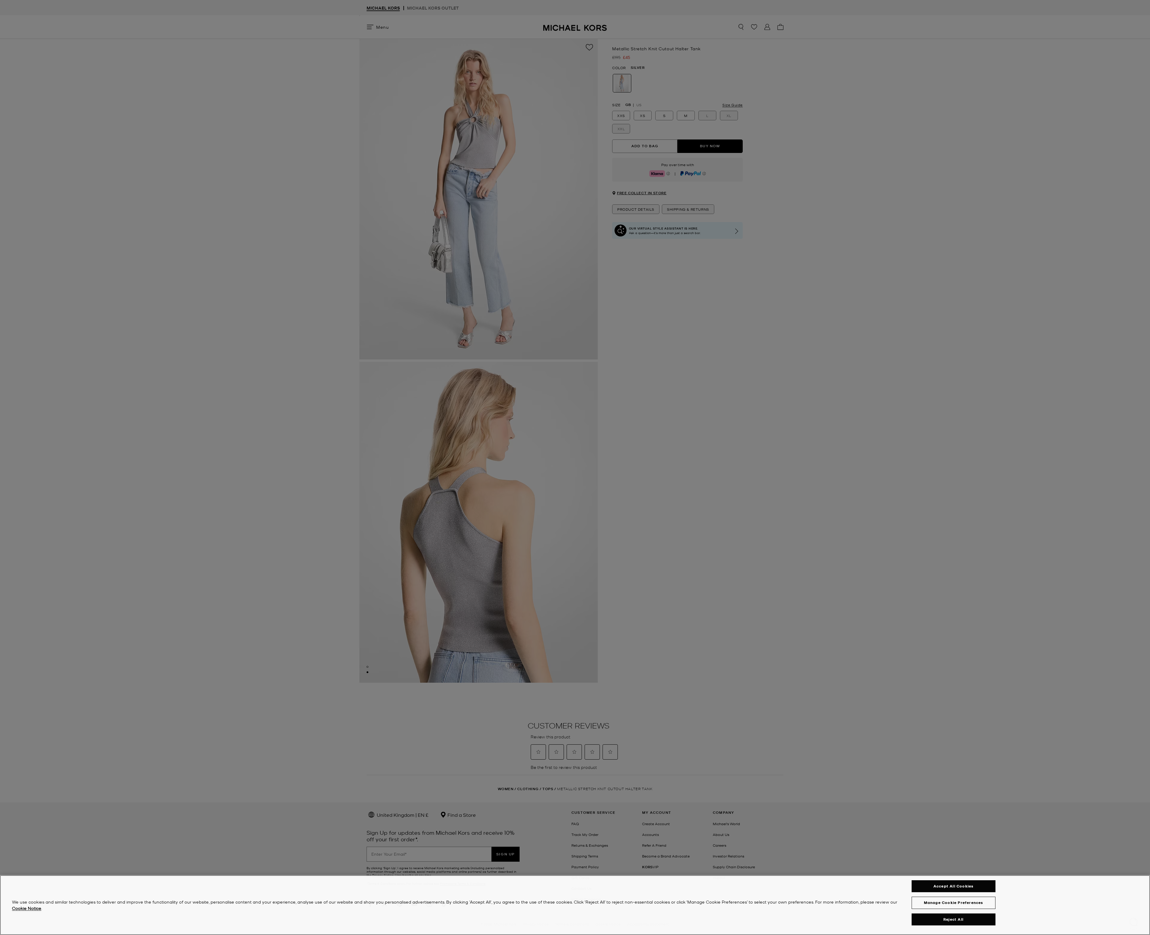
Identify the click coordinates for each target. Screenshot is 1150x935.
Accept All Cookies (953, 886)
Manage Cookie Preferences (953, 902)
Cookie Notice (26, 908)
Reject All (953, 919)
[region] (575, 905)
